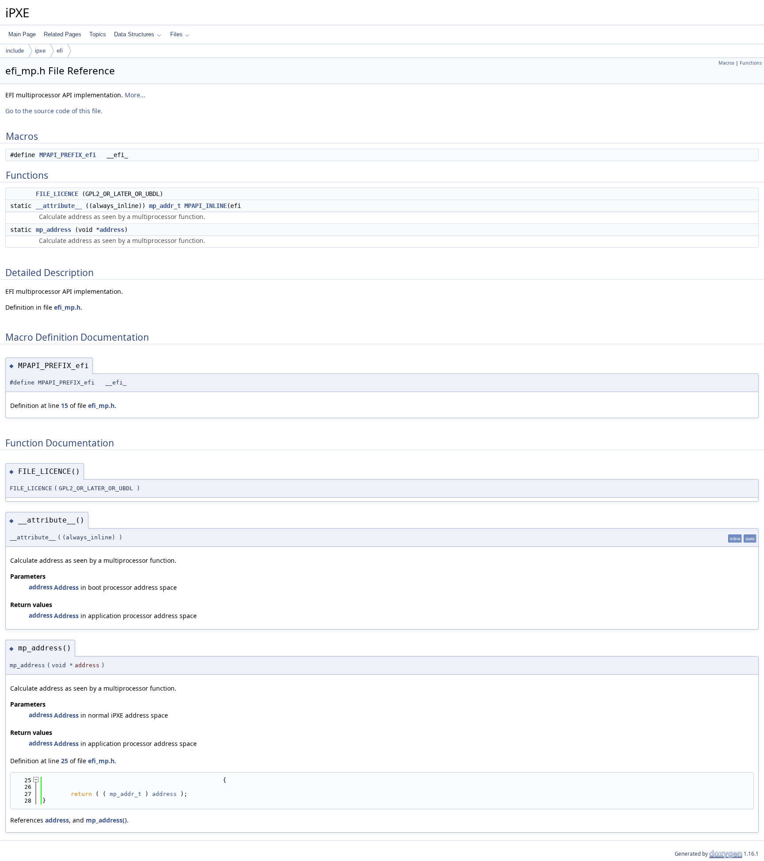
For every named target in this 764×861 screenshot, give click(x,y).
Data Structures (134, 34)
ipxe (40, 50)
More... (135, 95)
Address (66, 587)
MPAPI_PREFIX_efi (67, 154)
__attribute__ (59, 205)
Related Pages (62, 34)
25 (64, 761)
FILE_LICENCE (57, 193)
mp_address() (106, 820)
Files (176, 34)
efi (60, 50)
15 (64, 405)
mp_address (53, 229)
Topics (97, 34)
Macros (726, 63)
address (111, 229)
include (15, 50)
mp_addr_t (165, 205)
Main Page (22, 34)
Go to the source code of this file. (54, 111)
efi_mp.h (67, 307)
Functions (751, 63)
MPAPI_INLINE (205, 205)
